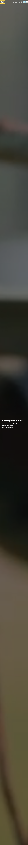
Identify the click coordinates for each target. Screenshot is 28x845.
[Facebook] (14, 2)
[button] (21, 2)
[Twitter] (15, 2)
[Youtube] (17, 2)
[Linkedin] (19, 2)
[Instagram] (18, 2)
